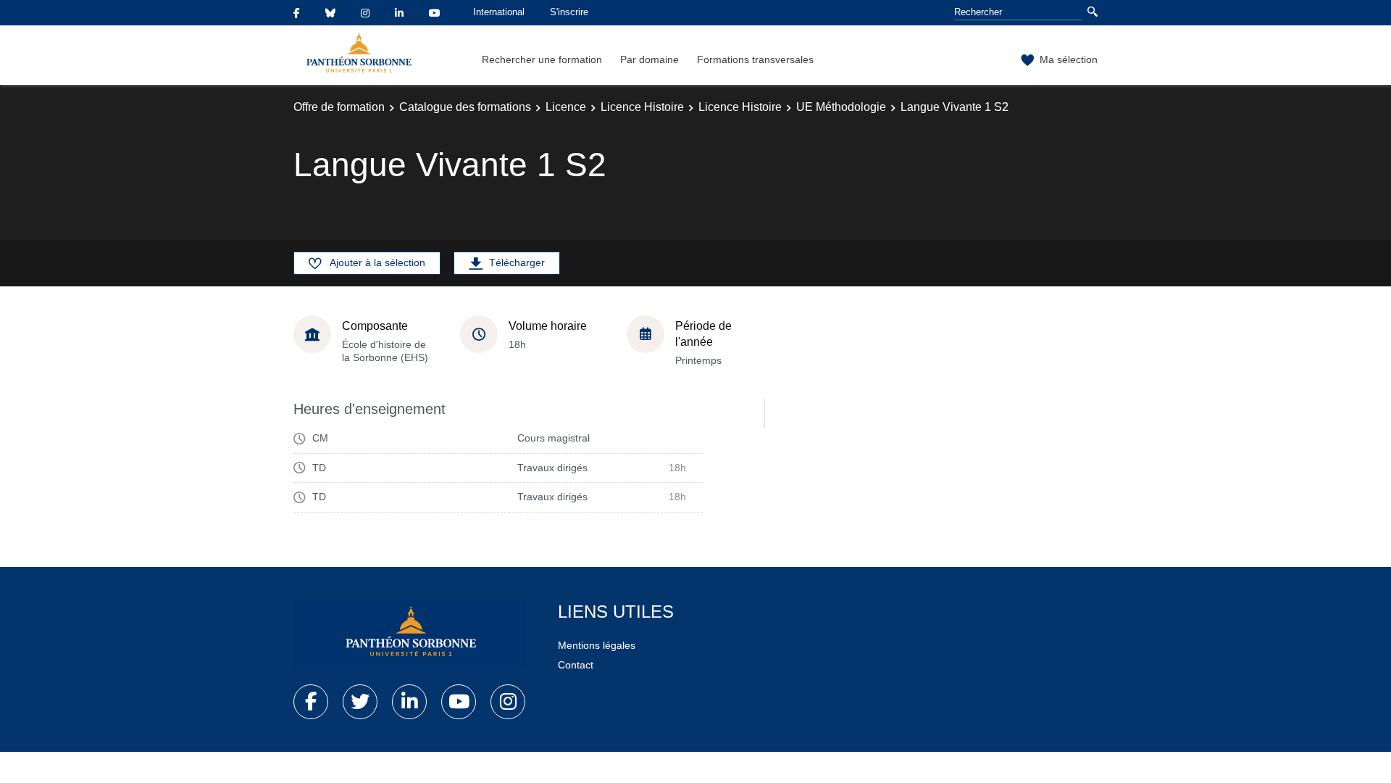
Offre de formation (339, 107)
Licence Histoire (642, 107)
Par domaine (649, 59)
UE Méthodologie (841, 107)
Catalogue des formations (465, 107)
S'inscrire (569, 12)
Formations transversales (755, 59)
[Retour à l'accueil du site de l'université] (409, 634)
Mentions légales (596, 645)
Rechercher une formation (542, 59)
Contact (575, 665)
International (499, 12)
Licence (566, 107)
